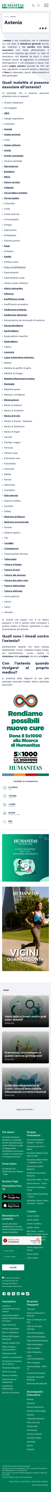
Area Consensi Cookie (40, 1485)
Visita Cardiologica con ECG (36, 1320)
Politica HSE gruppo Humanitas (10, 1337)
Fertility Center (33, 1227)
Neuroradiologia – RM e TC (37, 1367)
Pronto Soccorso (9, 1371)
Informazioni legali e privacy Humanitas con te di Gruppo (13, 1318)
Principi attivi (32, 1426)
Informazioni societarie (40, 1481)
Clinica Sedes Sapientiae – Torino (37, 1195)
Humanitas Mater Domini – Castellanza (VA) (37, 1161)
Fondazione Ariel (9, 1353)
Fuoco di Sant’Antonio (15, 267)
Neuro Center (32, 1254)
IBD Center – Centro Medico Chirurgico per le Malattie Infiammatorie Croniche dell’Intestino (37, 1235)
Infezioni (30, 1415)
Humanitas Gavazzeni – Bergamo (37, 1174)
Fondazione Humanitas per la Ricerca (11, 1362)
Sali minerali (32, 1430)
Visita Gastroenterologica (37, 1340)
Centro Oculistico (34, 1223)
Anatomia (31, 1403)
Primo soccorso (33, 1422)
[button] (46, 5)
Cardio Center (33, 1220)
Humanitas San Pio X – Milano (36, 1147)
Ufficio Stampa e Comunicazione (9, 1348)
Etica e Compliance (10, 1332)
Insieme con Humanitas (12, 1357)
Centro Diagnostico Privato (35, 1248)
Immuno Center (33, 1243)
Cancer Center (33, 1216)
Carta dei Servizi (9, 1325)
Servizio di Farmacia (10, 1392)
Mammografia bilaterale (37, 1383)
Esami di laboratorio (35, 1407)
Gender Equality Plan (11, 1343)
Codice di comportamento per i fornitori (11, 1309)
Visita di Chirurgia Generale (34, 1327)
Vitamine (30, 1449)
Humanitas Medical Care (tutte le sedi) (37, 1154)
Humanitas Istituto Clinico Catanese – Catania (37, 1201)
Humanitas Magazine (11, 1368)
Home (6, 17)
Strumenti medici (34, 1438)
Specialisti (31, 1442)
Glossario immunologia (36, 1411)
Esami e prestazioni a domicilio (36, 1314)
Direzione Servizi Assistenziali (9, 1380)
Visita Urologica (33, 1362)
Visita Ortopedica (34, 1352)
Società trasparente (10, 1328)
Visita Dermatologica (35, 1333)
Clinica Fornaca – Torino (37, 1183)
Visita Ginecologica (35, 1344)
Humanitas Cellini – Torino (38, 1179)
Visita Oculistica (33, 1348)
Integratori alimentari (35, 1418)
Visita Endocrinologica (36, 1337)
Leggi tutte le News (24, 1109)
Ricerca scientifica (10, 1375)
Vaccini (30, 1445)
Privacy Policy (14, 1481)
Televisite (31, 1309)
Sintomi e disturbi (34, 1434)
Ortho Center (32, 1258)
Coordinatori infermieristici (7, 1387)
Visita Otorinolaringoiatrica (35, 1357)
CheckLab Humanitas (36, 1373)
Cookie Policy (26, 1481)
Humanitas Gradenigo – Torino (37, 1188)
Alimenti (30, 1399)
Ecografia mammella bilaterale (35, 1378)
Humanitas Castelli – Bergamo (35, 1167)
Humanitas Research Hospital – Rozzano (35, 1141)
